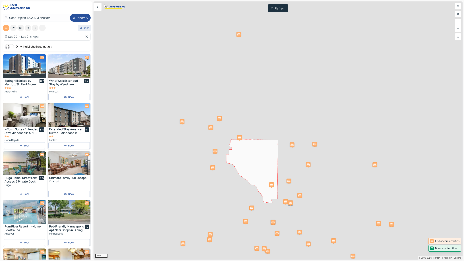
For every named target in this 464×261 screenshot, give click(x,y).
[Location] (458, 36)
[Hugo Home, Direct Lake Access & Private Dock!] (24, 163)
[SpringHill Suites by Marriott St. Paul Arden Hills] (24, 66)
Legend (457, 257)
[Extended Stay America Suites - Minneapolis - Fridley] (69, 115)
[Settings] (458, 14)
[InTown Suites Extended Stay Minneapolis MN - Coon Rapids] (24, 115)
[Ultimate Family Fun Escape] (69, 163)
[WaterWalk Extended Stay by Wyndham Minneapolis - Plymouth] (69, 66)
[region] (278, 130)
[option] (6, 28)
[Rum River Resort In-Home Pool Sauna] (24, 212)
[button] (333, 240)
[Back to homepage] (17, 7)
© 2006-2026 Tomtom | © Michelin (435, 257)
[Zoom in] (458, 22)
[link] (444, 241)
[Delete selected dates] (87, 37)
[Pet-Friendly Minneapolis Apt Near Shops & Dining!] (69, 212)
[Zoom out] (458, 28)
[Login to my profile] (458, 6)
